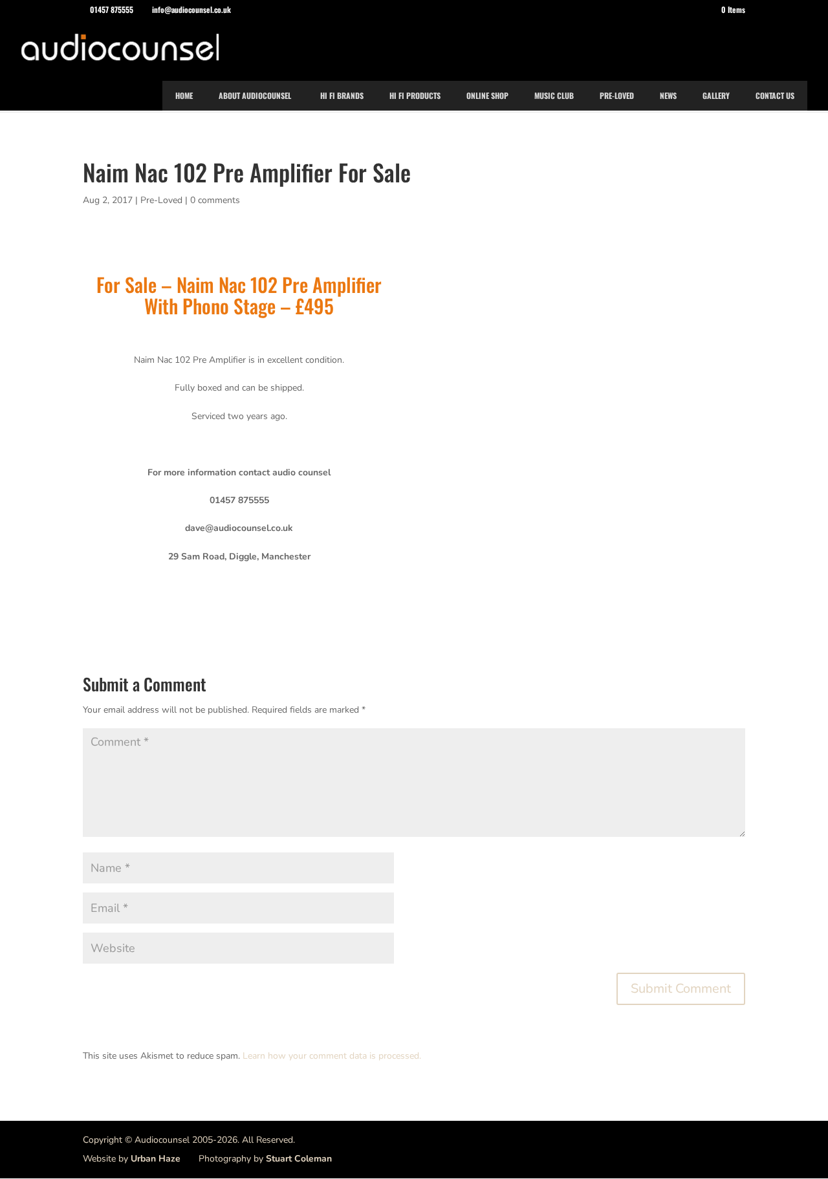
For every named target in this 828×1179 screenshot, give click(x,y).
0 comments (215, 200)
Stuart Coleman (299, 1158)
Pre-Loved (161, 200)
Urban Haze (155, 1158)
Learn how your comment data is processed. (332, 1056)
